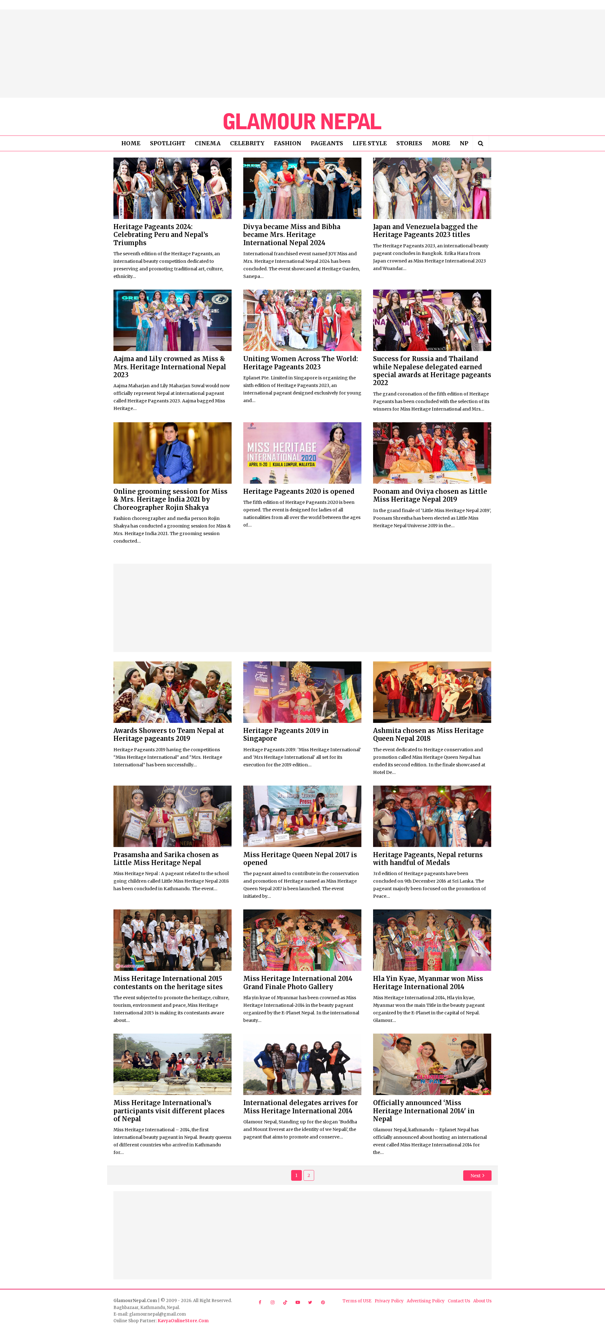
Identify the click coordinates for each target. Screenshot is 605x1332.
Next (475, 1176)
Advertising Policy (426, 1301)
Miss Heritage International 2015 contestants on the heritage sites (168, 982)
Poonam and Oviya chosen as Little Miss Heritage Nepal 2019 (430, 495)
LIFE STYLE (370, 143)
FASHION (287, 143)
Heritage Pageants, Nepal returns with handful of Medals (428, 859)
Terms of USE (357, 1301)
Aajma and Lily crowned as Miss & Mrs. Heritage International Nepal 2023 (169, 367)
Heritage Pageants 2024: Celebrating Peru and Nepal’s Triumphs (160, 235)
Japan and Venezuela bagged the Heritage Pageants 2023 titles (425, 231)
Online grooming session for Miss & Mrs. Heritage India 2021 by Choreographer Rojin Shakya (170, 499)
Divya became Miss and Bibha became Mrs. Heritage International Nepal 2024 (291, 235)
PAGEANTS (327, 143)
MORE (441, 143)
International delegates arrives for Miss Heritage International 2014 (300, 1107)
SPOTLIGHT (167, 143)
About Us (482, 1301)
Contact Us (459, 1301)
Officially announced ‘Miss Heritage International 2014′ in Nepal (424, 1111)
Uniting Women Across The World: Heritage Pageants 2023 (300, 363)
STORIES (409, 143)
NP (464, 143)
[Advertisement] (302, 53)
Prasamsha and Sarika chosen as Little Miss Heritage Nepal (166, 859)
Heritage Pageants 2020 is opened (298, 491)
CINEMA (208, 143)
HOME (131, 143)
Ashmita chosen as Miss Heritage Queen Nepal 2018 (428, 734)
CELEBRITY (247, 143)
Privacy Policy (389, 1301)
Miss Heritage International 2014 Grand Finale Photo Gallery (298, 982)
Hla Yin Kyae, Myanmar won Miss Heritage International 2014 (428, 982)
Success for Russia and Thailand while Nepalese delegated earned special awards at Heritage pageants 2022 (432, 371)
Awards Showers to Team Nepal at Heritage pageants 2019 (168, 734)
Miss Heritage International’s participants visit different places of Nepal (169, 1111)
